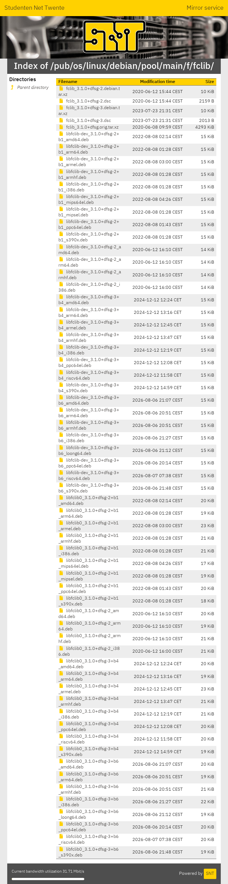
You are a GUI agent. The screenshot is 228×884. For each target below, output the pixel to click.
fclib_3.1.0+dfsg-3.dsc (88, 121)
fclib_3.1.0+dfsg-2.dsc (88, 101)
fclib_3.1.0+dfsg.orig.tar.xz (91, 127)
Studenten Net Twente (34, 8)
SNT (210, 874)
